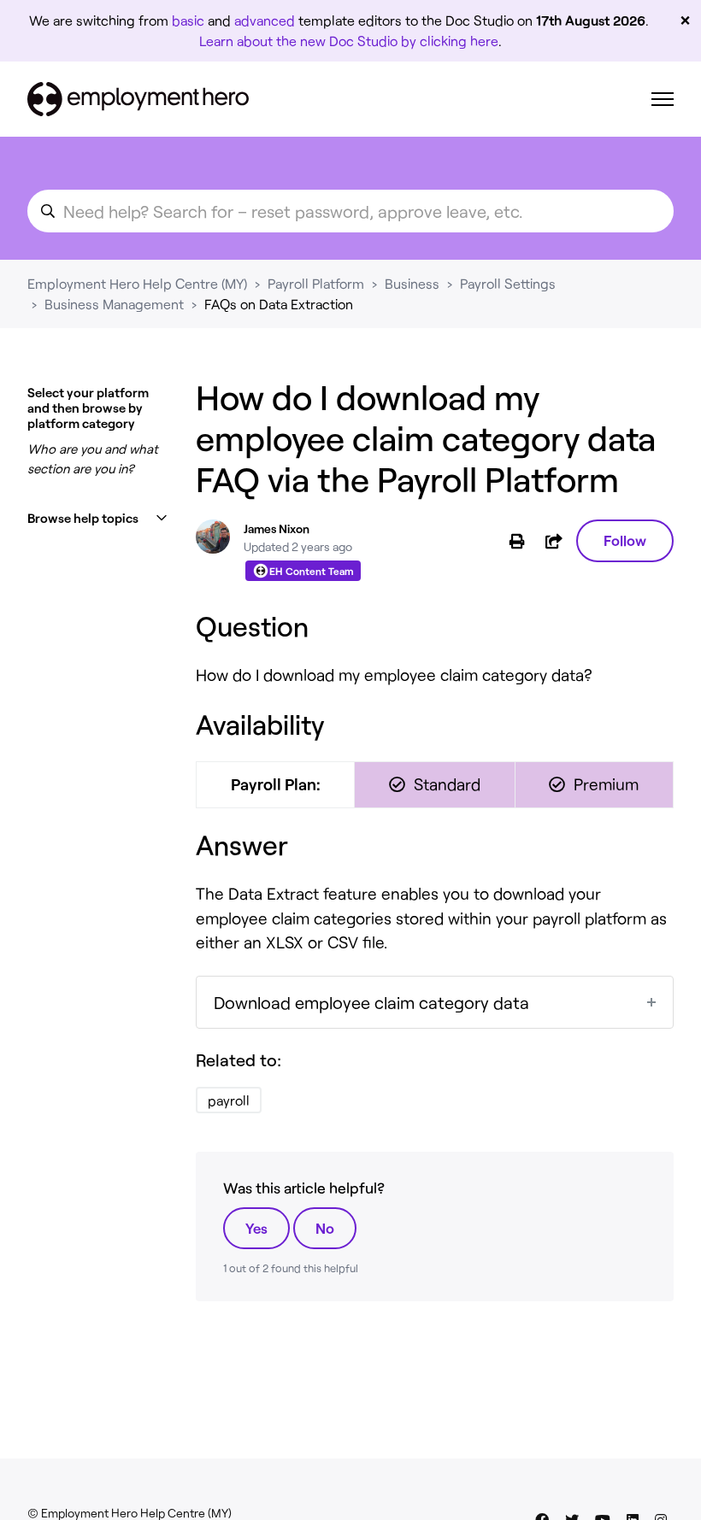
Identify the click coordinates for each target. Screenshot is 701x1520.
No (324, 1227)
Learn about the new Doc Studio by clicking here (348, 40)
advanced (264, 20)
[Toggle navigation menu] (662, 99)
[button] (97, 518)
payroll (229, 1100)
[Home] (138, 99)
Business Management (114, 304)
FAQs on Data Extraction (278, 304)
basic (188, 20)
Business (412, 283)
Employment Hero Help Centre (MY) (137, 283)
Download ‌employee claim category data (371, 1002)
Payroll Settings (508, 283)
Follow (625, 540)
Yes (256, 1227)
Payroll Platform (316, 283)
